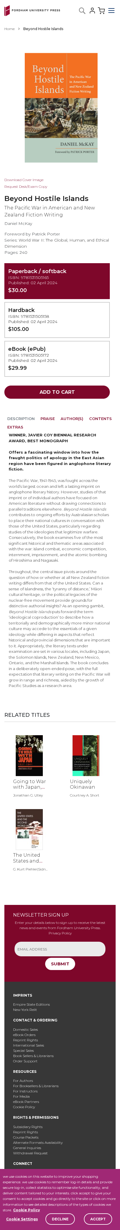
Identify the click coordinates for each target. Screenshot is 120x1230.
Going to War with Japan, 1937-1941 (29, 787)
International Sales (28, 1045)
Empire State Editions (31, 1004)
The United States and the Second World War (27, 863)
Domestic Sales (25, 1029)
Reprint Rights (25, 1040)
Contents (100, 418)
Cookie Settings (22, 1219)
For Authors (23, 1080)
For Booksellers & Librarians (36, 1086)
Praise (47, 418)
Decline (60, 1219)
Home (9, 29)
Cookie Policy (26, 1210)
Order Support (25, 1061)
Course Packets (25, 1137)
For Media (21, 1096)
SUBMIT (60, 964)
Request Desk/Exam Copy (25, 186)
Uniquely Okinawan (82, 784)
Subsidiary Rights (28, 1127)
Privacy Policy (60, 933)
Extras (15, 427)
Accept (98, 1219)
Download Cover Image (23, 180)
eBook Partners (26, 1101)
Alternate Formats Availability (38, 1142)
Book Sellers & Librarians (33, 1056)
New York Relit (25, 1009)
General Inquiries (27, 1148)
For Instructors (25, 1091)
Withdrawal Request (30, 1153)
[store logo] (32, 9)
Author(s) (72, 418)
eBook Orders (24, 1035)
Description (21, 418)
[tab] (21, 419)
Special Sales (23, 1050)
